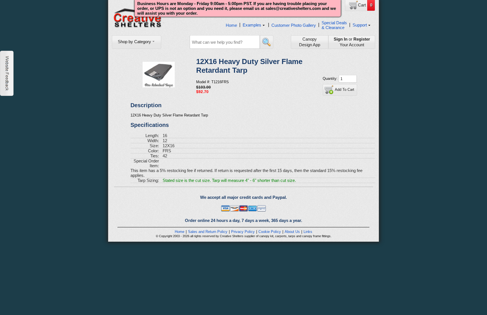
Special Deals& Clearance (334, 25)
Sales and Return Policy (207, 232)
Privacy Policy (243, 232)
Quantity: (331, 78)
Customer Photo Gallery (293, 25)
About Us (292, 232)
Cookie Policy (269, 232)
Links (308, 232)
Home (231, 25)
